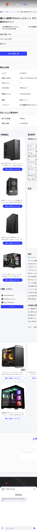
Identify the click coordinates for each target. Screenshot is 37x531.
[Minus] (34, 489)
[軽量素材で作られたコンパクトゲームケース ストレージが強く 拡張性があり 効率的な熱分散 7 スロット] (13, 397)
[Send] (34, 528)
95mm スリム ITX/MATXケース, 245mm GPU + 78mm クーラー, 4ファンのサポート (12, 239)
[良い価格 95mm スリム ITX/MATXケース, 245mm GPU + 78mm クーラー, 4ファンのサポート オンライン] (12, 223)
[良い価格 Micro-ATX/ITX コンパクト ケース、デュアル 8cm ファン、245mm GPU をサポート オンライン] (12, 149)
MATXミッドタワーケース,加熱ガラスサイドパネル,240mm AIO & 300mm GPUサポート (12, 202)
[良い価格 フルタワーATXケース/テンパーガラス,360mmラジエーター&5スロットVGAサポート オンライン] (12, 260)
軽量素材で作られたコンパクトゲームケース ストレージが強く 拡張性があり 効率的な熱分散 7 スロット (13, 414)
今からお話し (12, 53)
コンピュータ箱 (14, 12)
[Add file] (2, 528)
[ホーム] (7, 4)
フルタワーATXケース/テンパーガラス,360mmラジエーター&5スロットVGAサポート (11, 276)
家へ (18, 4)
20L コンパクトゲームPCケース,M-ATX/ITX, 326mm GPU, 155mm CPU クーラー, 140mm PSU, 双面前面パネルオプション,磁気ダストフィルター (13, 373)
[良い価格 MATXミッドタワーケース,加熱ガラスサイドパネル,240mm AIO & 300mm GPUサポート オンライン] (12, 186)
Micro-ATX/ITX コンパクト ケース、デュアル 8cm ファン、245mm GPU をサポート (12, 165)
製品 (25, 4)
